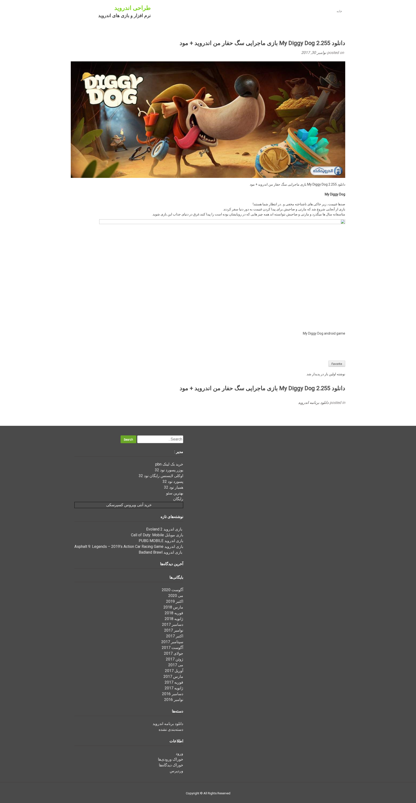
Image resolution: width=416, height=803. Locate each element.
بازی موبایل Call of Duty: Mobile (157, 535)
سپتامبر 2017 (172, 642)
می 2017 (175, 665)
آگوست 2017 (172, 647)
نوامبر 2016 (173, 699)
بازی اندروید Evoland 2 (164, 529)
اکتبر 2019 (174, 601)
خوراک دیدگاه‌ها (171, 765)
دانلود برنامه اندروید (313, 402)
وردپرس (176, 771)
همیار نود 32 (173, 487)
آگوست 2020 (172, 590)
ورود (179, 753)
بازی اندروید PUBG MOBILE (161, 540)
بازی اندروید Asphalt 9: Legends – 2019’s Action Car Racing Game (128, 546)
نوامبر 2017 (173, 630)
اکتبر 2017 (174, 636)
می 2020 (175, 595)
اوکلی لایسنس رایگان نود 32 (161, 475)
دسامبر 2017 (172, 624)
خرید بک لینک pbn (169, 464)
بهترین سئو (174, 493)
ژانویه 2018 (174, 618)
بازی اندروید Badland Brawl (161, 552)
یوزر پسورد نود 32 (169, 470)
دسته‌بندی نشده (171, 729)
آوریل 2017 (174, 670)
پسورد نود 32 (172, 481)
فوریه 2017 (174, 682)
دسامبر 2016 (172, 694)
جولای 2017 (173, 653)
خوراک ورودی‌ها (170, 759)
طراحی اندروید (132, 8)
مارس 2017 (173, 676)
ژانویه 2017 (174, 688)
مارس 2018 (173, 607)
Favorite (337, 364)
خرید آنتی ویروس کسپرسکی (129, 505)
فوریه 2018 (174, 613)
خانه (339, 11)
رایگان (178, 499)
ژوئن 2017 (174, 659)
